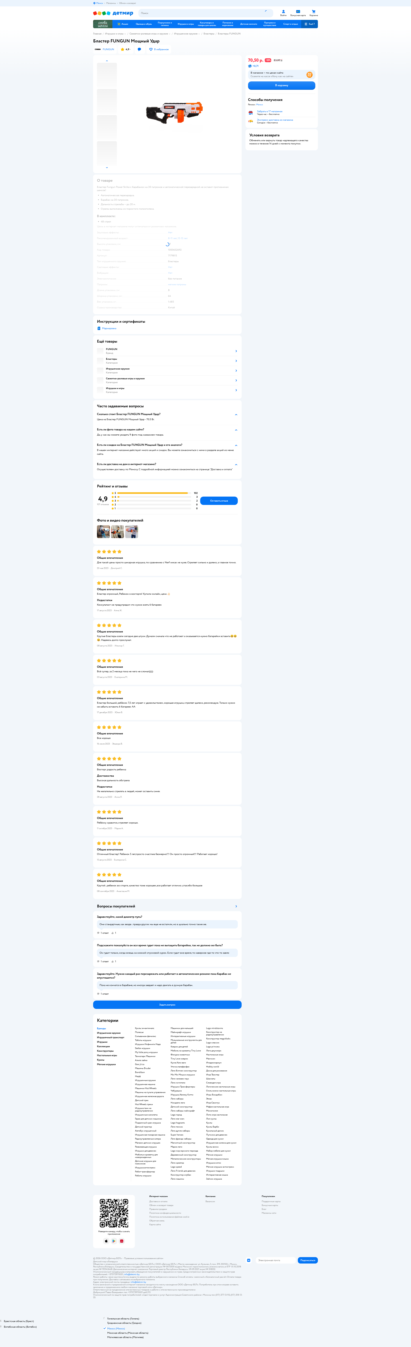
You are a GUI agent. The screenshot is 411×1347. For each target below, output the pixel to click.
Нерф (138, 1076)
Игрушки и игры (114, 33)
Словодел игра (213, 1082)
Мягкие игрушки (214, 1155)
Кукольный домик (215, 1131)
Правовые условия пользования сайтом (143, 1258)
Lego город (176, 1115)
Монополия (212, 1111)
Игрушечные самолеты (146, 1115)
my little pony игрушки (146, 1052)
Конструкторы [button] (105, 1050)
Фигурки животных (180, 1054)
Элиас (209, 1099)
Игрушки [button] (102, 1042)
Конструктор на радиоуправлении (215, 1033)
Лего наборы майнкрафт (183, 1111)
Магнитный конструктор (183, 1143)
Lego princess (213, 1046)
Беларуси (113, 1261)
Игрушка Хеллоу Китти (182, 1094)
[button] (309, 24)
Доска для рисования (216, 1070)
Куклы (209, 1123)
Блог (264, 1209)
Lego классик (212, 1042)
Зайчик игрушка (214, 1179)
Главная (97, 33)
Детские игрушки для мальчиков (145, 1162)
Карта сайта (155, 1224)
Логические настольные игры (220, 1086)
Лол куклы (211, 1119)
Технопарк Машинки (145, 1056)
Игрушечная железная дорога (149, 1096)
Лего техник (177, 1127)
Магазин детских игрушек (147, 1143)
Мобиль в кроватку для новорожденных (146, 1156)
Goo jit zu (139, 1064)
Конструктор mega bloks (218, 1038)
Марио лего (176, 1147)
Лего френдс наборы (181, 1139)
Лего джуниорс (213, 1050)
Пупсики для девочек (216, 1135)
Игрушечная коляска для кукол (221, 1143)
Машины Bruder (143, 1068)
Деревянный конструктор (184, 1155)
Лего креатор (177, 1163)
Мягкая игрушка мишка (217, 1159)
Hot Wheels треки (144, 1104)
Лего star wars (177, 1119)
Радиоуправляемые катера (148, 1139)
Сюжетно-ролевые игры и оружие (149, 33)
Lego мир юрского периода (184, 1151)
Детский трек (142, 1100)
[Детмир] (113, 13)
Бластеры (209, 33)
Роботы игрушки (143, 1175)
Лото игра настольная (216, 1115)
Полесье (139, 1032)
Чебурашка (176, 1090)
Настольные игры (214, 1054)
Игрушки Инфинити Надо (148, 1044)
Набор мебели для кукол (218, 1151)
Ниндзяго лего (178, 1103)
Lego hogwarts (178, 1123)
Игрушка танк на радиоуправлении (144, 1109)
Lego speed (176, 1167)
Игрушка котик (213, 1163)
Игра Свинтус (213, 1103)
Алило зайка (141, 1060)
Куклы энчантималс (144, 1028)
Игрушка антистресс (145, 1167)
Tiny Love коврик (179, 1058)
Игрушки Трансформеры (183, 1086)
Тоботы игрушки (143, 1040)
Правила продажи (158, 1209)
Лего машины (177, 1179)
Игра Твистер (212, 1074)
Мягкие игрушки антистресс (220, 1167)
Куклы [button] (100, 1059)
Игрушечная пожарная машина (150, 1135)
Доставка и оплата (158, 1201)
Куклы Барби (212, 1127)
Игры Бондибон (214, 1094)
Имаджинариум (214, 1062)
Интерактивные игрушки (183, 1036)
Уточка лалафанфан (180, 1066)
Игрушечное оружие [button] (109, 1033)
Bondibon (140, 1072)
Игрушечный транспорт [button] (110, 1037)
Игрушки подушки (215, 1171)
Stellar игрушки (142, 1048)
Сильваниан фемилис (145, 1036)
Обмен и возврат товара (161, 1205)
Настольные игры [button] (107, 1055)
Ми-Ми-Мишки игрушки (183, 1074)
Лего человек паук (180, 1078)
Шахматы (210, 1078)
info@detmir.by (131, 1274)
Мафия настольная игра (217, 1107)
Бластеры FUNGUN (229, 33)
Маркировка (109, 328)
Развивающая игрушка (146, 1147)
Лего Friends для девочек (183, 1171)
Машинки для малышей (182, 1028)
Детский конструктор (181, 1107)
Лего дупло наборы (180, 1131)
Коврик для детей (179, 1046)
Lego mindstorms (214, 1028)
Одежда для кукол (214, 1139)
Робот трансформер (145, 1171)
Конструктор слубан (181, 1175)
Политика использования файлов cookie (169, 1216)
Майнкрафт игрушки (181, 1032)
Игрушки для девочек (145, 1151)
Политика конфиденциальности (165, 1213)
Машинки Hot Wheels (146, 1088)
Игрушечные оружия (145, 1080)
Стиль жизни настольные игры (221, 1090)
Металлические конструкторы (186, 1159)
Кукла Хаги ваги (178, 1062)
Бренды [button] (101, 1028)
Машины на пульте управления (150, 1092)
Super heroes (177, 1135)
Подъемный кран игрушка (148, 1123)
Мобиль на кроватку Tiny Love (186, 1050)
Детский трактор (143, 1127)
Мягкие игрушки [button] (106, 1064)
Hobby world (212, 1066)
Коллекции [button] (103, 1046)
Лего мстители (178, 1082)
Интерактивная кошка (217, 1175)
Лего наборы (177, 1099)
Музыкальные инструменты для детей (186, 1041)
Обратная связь (156, 1220)
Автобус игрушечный (145, 1131)
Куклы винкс (212, 1147)
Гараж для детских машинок (148, 1119)
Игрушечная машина (145, 1084)
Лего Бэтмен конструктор (184, 1070)
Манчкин (210, 1058)
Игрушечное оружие (185, 33)
